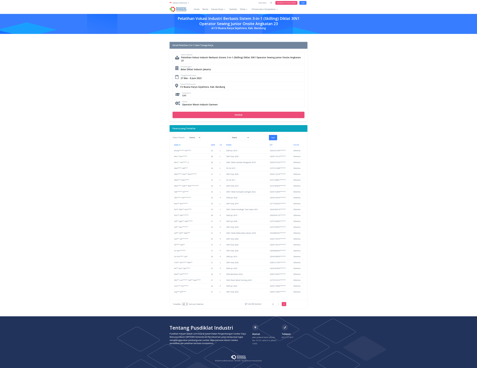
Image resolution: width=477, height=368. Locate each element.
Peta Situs (262, 3)
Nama (176, 145)
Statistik (233, 9)
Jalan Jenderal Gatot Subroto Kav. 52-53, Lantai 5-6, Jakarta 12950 (264, 340)
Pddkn (228, 145)
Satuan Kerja (217, 9)
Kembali (238, 114)
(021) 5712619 (287, 337)
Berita (205, 9)
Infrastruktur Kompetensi (264, 9)
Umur (213, 145)
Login (303, 3)
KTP (271, 145)
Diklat (242, 9)
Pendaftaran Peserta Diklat (286, 3)
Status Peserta (178, 137)
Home (196, 9)
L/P (221, 145)
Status (296, 145)
